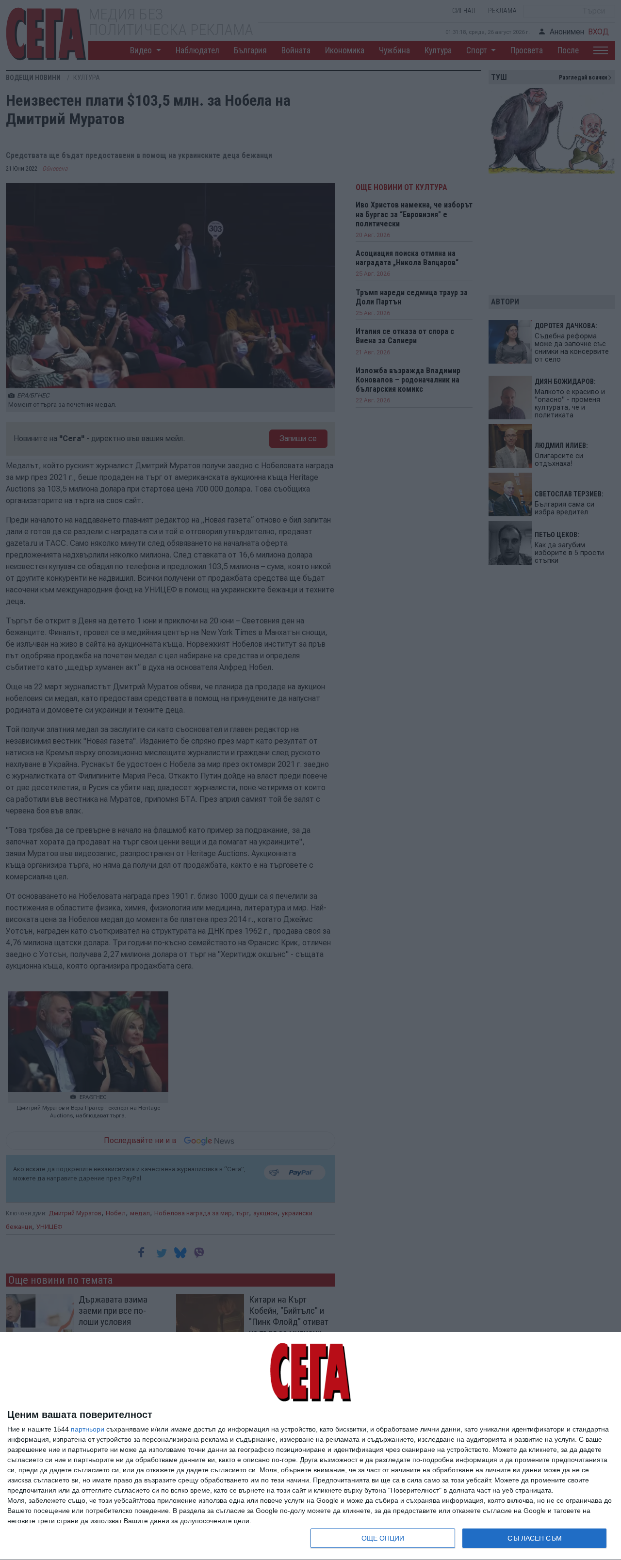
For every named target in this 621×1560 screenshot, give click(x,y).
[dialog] (310, 1446)
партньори (87, 1429)
